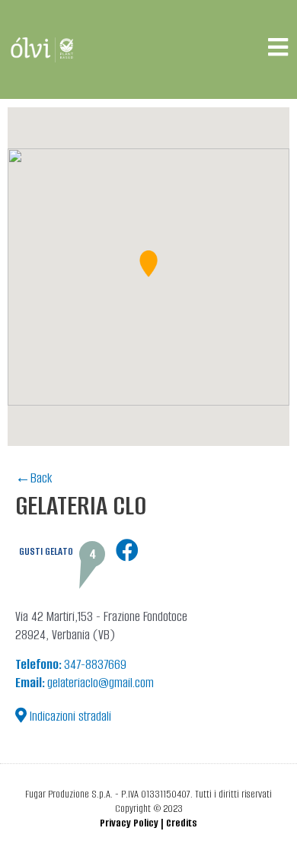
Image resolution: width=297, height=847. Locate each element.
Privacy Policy (129, 823)
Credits (181, 823)
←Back (33, 478)
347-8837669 (70, 664)
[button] (148, 263)
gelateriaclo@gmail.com (84, 682)
